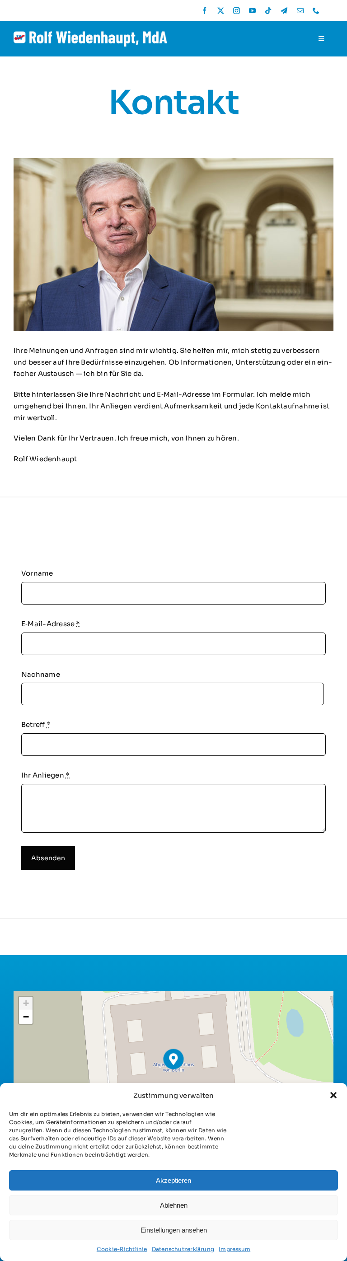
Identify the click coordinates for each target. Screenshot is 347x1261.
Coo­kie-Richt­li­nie (122, 1249)
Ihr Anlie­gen (45, 775)
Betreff (36, 724)
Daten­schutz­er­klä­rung (183, 1249)
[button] (333, 1095)
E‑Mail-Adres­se (50, 623)
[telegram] (284, 10)
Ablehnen (174, 1205)
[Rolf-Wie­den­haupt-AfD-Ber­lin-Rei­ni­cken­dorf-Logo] (90, 34)
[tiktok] (268, 10)
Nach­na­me (40, 674)
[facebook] (204, 10)
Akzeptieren (173, 1180)
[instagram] (236, 10)
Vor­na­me (37, 573)
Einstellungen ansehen (174, 1230)
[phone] (316, 10)
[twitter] (220, 10)
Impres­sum (234, 1249)
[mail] (300, 10)
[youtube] (252, 10)
